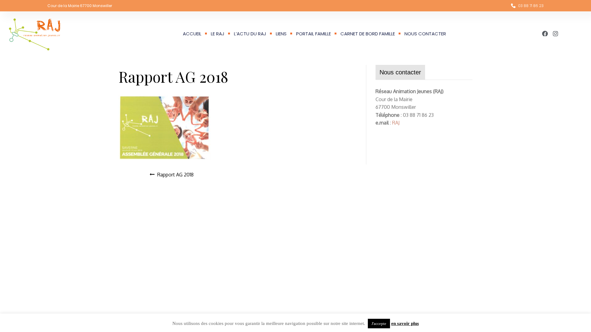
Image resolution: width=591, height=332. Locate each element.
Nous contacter (425, 33)
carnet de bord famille (367, 33)
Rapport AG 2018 (175, 175)
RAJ (396, 123)
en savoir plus (405, 323)
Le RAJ (217, 33)
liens (281, 33)
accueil (192, 33)
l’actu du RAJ (250, 33)
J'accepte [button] (379, 323)
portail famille (313, 33)
